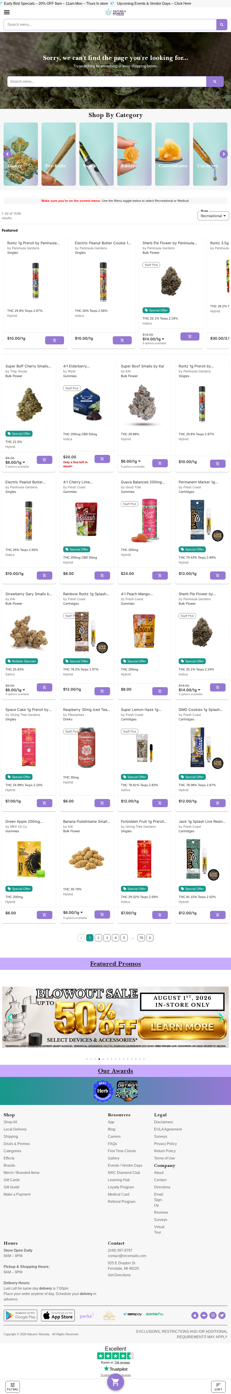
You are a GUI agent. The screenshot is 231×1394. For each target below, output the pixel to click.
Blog (111, 1129)
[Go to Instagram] (213, 1315)
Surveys (160, 1136)
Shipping (11, 1136)
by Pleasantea (73, 715)
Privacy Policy (165, 1144)
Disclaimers (163, 1122)
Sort (218, 1389)
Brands (9, 1165)
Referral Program (121, 1202)
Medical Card (118, 1194)
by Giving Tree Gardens (22, 715)
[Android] (204, 1315)
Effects (9, 1158)
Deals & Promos (17, 1144)
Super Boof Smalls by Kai (142, 366)
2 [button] (98, 938)
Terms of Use (164, 1158)
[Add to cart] (54, 340)
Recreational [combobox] (211, 216)
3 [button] (107, 938)
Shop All (10, 1122)
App (111, 1122)
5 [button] (124, 938)
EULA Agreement (168, 1129)
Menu (204, 210)
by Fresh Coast (74, 487)
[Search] (221, 24)
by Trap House (16, 371)
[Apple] (195, 1315)
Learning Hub (119, 1180)
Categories (12, 1151)
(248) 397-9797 (120, 1250)
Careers (114, 1136)
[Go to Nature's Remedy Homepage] (115, 12)
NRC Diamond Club (124, 1173)
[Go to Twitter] (222, 1315)
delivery (45, 1288)
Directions (162, 1187)
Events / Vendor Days (125, 1165)
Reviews (161, 1212)
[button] (7, 12)
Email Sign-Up (158, 1199)
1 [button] (90, 938)
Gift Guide (12, 1187)
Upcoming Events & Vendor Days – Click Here (78, 3)
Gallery (113, 1158)
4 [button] (116, 938)
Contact (160, 1180)
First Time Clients (122, 1151)
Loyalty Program (121, 1187)
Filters (12, 1389)
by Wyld (69, 371)
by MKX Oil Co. (16, 826)
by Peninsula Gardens (23, 248)
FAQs (112, 1144)
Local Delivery (15, 1129)
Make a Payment (17, 1194)
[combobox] (154, 336)
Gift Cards (12, 1180)
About (159, 1173)
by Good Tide (131, 487)
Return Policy (165, 1151)
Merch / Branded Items (21, 1173)
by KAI (126, 371)
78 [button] (141, 938)
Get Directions (119, 1275)
